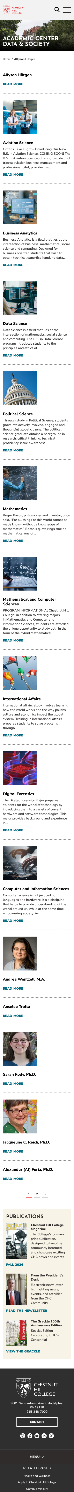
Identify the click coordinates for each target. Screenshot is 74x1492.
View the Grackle (23, 1351)
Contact (37, 1422)
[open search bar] (57, 10)
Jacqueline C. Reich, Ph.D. (26, 1142)
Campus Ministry (37, 1488)
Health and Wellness (37, 1475)
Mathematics (15, 509)
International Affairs (21, 699)
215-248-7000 (37, 1412)
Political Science (18, 414)
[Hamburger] (67, 10)
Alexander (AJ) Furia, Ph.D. (28, 1169)
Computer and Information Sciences (36, 889)
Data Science (15, 323)
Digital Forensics (18, 794)
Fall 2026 (14, 1264)
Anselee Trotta (16, 1006)
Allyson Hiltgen (17, 75)
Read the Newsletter (26, 1311)
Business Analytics (20, 233)
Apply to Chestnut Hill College (37, 1482)
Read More (13, 84)
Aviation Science (18, 142)
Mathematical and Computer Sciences (29, 602)
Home (6, 59)
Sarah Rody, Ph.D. (19, 1074)
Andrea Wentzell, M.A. (24, 979)
